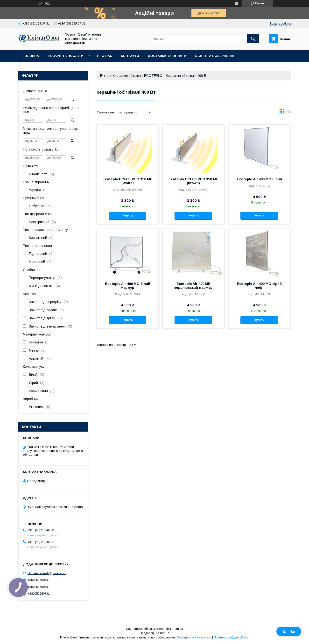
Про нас (104, 56)
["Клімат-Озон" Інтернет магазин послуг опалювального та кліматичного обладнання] (38, 41)
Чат (292, 631)
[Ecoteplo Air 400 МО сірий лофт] (259, 253)
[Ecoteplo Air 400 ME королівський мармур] (193, 253)
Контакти (130, 56)
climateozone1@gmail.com (47, 573)
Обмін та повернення (215, 56)
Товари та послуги (66, 56)
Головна (31, 56)
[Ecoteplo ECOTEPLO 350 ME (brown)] (193, 149)
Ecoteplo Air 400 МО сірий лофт (259, 285)
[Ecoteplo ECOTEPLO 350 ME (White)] (127, 149)
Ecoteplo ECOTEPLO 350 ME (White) (127, 181)
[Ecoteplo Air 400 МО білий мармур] (127, 253)
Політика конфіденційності (232, 637)
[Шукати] (253, 38)
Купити (128, 215)
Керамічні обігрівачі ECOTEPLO (137, 76)
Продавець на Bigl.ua (154, 633)
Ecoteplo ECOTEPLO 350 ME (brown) (193, 181)
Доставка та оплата (167, 56)
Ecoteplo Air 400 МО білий (259, 179)
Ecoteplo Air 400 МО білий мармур (127, 285)
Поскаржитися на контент (194, 637)
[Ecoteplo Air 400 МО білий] (259, 149)
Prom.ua (177, 629)
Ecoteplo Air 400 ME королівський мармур (193, 285)
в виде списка (288, 112)
